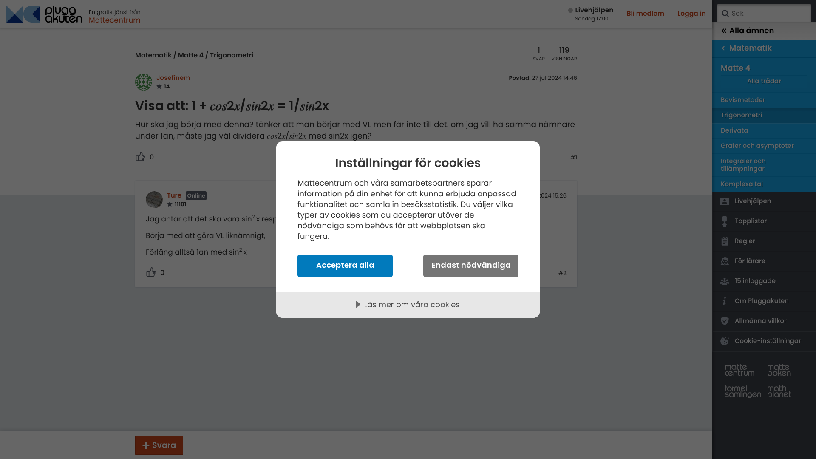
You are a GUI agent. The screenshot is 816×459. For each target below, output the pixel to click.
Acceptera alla (345, 265)
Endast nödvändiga (471, 265)
